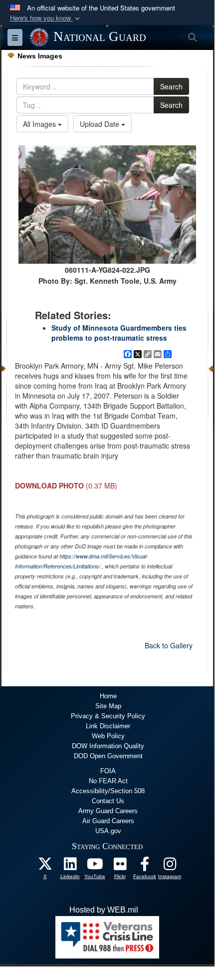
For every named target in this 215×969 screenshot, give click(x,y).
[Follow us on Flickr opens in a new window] (119, 866)
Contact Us (108, 801)
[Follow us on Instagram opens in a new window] (169, 866)
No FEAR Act (108, 781)
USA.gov (108, 831)
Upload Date (100, 124)
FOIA (108, 771)
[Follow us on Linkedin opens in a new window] (69, 866)
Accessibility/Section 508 (108, 791)
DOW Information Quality (108, 746)
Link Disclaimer (108, 726)
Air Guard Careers (108, 821)
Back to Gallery (169, 645)
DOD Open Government (108, 756)
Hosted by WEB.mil (103, 910)
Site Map (108, 706)
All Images (40, 124)
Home (108, 696)
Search (171, 86)
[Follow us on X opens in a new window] (44, 866)
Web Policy (108, 736)
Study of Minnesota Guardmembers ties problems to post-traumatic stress (119, 333)
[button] (46, 18)
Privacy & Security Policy (108, 716)
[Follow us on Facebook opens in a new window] (144, 866)
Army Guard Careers (108, 811)
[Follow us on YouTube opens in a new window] (94, 866)
